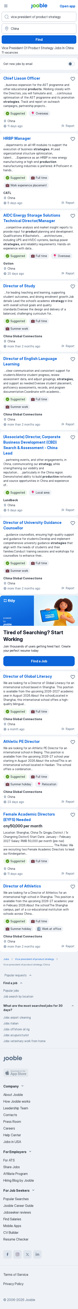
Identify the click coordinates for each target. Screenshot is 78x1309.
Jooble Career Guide (18, 1206)
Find (39, 39)
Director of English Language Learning (30, 361)
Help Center (12, 1135)
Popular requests (16, 975)
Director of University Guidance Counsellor (32, 525)
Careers (9, 1128)
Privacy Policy (13, 1284)
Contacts (10, 1115)
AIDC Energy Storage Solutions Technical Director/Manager (31, 218)
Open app (67, 6)
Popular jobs (11, 990)
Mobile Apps (12, 1226)
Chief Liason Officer (21, 78)
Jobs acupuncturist (16, 1035)
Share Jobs (11, 1167)
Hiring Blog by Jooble (18, 1180)
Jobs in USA (12, 1142)
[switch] (71, 64)
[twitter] (27, 1254)
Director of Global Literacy (27, 676)
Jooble (30, 1300)
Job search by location (18, 996)
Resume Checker (15, 1239)
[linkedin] (37, 1254)
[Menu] (6, 6)
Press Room (12, 1121)
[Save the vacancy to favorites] (73, 78)
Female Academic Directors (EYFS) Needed (29, 817)
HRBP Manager (17, 138)
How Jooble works (16, 1101)
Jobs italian (11, 1023)
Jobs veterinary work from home (24, 1041)
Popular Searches (16, 1199)
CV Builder (11, 1232)
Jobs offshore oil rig (16, 1029)
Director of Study (19, 286)
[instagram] (17, 1254)
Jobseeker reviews (17, 1212)
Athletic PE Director (21, 741)
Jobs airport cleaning (17, 1017)
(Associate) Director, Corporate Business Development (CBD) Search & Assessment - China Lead (32, 445)
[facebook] (7, 1254)
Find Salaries (12, 1219)
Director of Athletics (22, 886)
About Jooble (13, 1095)
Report (70, 126)
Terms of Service (15, 1274)
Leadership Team (15, 1108)
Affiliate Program (15, 1174)
